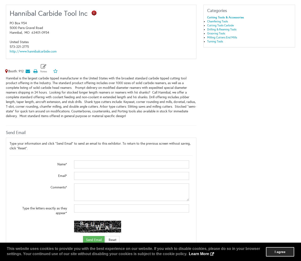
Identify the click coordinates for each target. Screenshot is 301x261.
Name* (62, 164)
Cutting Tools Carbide (220, 25)
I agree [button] (280, 252)
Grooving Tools (216, 33)
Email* (62, 176)
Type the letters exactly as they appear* (44, 210)
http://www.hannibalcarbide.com (33, 51)
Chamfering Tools (217, 21)
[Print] (35, 71)
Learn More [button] (199, 254)
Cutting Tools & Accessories (225, 17)
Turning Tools (215, 41)
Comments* (59, 187)
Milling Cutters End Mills (222, 37)
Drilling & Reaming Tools (221, 29)
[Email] (27, 71)
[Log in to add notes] (44, 68)
